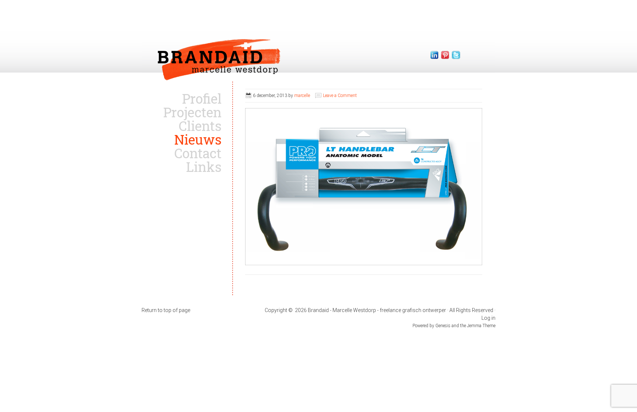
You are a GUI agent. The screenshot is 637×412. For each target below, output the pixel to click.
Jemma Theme (481, 325)
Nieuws (198, 139)
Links (204, 167)
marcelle (302, 95)
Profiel (202, 98)
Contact (198, 153)
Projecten (192, 112)
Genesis (443, 325)
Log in (488, 318)
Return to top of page (166, 310)
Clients (200, 126)
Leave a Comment (340, 95)
